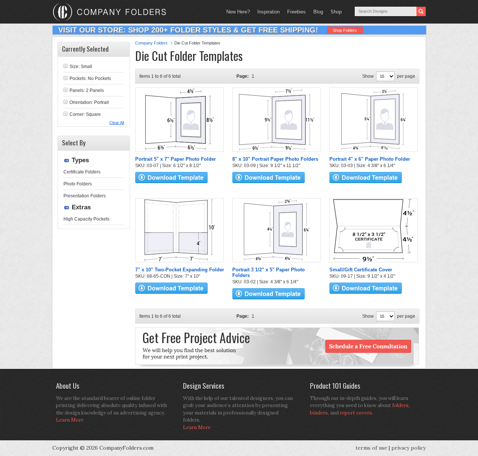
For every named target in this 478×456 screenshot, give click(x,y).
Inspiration (268, 12)
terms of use (371, 447)
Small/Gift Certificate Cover (360, 269)
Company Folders (151, 43)
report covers (356, 413)
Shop (334, 12)
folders (400, 405)
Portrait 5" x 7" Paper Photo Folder (175, 159)
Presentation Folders (84, 195)
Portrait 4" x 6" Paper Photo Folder (369, 159)
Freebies (294, 12)
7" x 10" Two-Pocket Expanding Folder (179, 269)
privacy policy (408, 447)
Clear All (116, 122)
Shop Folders (345, 30)
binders (319, 413)
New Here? (238, 12)
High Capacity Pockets (86, 219)
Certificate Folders (81, 172)
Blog (318, 12)
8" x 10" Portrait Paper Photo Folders (275, 159)
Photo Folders (77, 184)
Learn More (70, 420)
